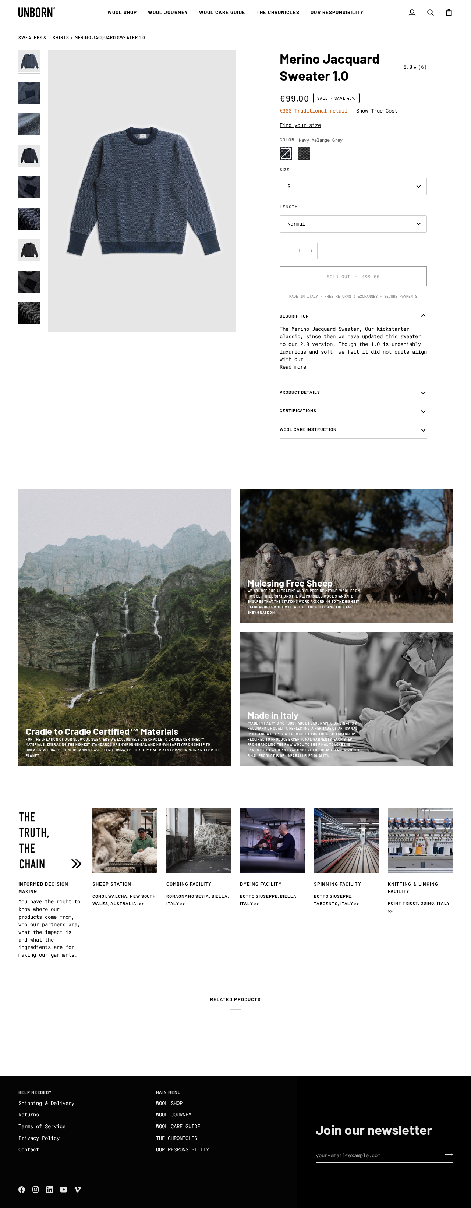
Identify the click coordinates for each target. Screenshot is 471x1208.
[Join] (446, 1154)
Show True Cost (376, 110)
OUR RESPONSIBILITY (182, 1149)
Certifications (298, 410)
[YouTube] (63, 1189)
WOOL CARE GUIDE (178, 1126)
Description (294, 315)
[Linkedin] (49, 1189)
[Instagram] (35, 1189)
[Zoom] (142, 191)
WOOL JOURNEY (173, 1114)
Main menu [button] (168, 1092)
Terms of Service (41, 1126)
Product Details (300, 391)
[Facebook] (21, 1189)
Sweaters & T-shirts (43, 37)
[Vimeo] (77, 1189)
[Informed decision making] (50, 840)
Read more (293, 367)
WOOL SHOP (169, 1103)
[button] (122, 12)
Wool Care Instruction (308, 429)
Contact (28, 1149)
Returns (28, 1114)
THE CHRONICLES (176, 1138)
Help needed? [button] (35, 1092)
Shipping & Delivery (46, 1103)
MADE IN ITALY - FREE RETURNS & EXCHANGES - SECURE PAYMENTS (353, 296)
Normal (296, 223)
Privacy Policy (39, 1138)
